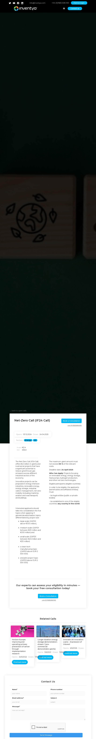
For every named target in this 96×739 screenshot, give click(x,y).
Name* (14, 689)
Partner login (79, 3)
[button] (64, 8)
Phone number (57, 689)
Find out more (20, 662)
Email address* (18, 698)
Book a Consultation (71, 421)
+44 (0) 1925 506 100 (75, 425)
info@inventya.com (37, 3)
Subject (54, 698)
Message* (16, 706)
